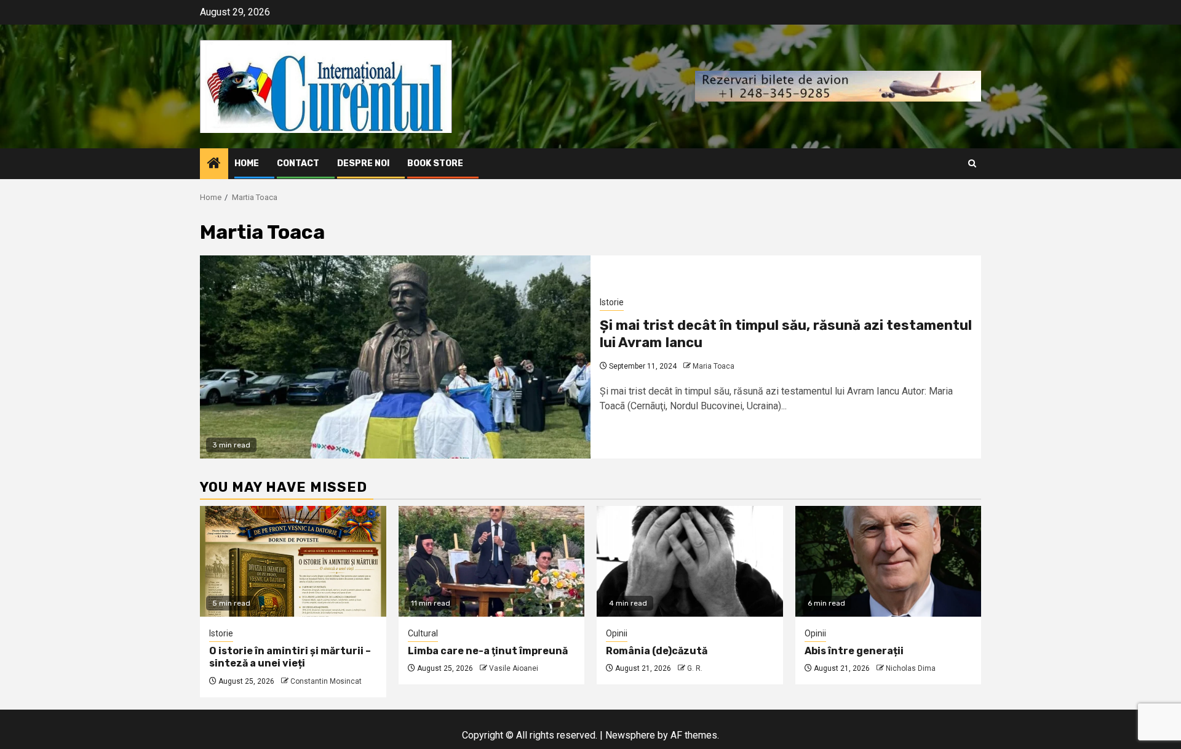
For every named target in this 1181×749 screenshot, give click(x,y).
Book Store (435, 163)
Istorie (612, 302)
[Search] (972, 163)
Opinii (616, 633)
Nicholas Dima (911, 668)
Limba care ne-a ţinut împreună (488, 651)
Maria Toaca (713, 366)
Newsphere (630, 735)
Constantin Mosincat (326, 681)
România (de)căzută (656, 651)
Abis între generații (854, 651)
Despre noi (363, 163)
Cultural (423, 633)
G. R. (694, 668)
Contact (298, 163)
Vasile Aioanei (513, 668)
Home (246, 163)
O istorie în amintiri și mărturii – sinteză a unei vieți (290, 657)
